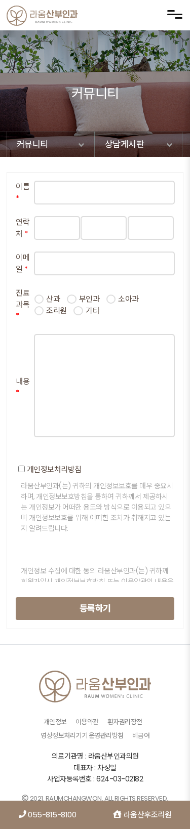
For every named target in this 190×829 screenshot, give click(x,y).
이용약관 (87, 722)
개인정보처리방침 (53, 469)
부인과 (89, 299)
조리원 (56, 310)
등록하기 (95, 608)
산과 (53, 299)
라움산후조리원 (146, 814)
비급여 (141, 735)
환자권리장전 (124, 722)
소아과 (128, 299)
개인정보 (55, 722)
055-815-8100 (51, 814)
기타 (92, 310)
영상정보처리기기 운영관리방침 (82, 735)
